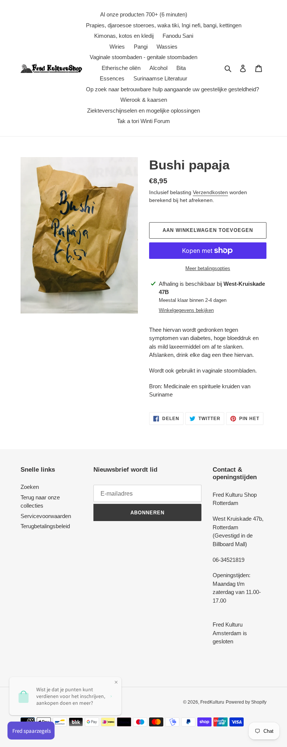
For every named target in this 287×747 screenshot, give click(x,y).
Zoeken (30, 487)
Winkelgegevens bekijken (186, 310)
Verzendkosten (210, 192)
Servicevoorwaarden (46, 516)
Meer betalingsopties (207, 268)
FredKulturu (212, 702)
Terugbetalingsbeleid (45, 526)
